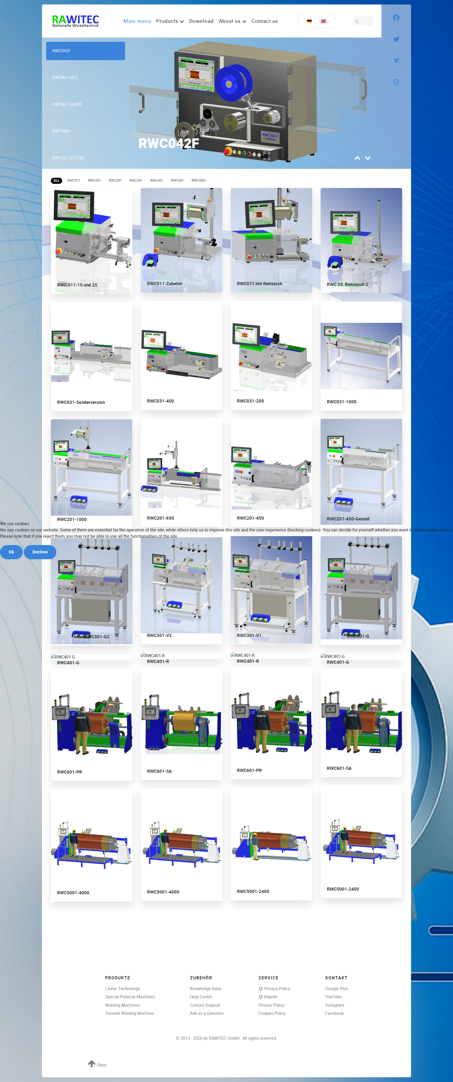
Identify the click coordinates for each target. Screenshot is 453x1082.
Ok (11, 552)
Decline (40, 552)
